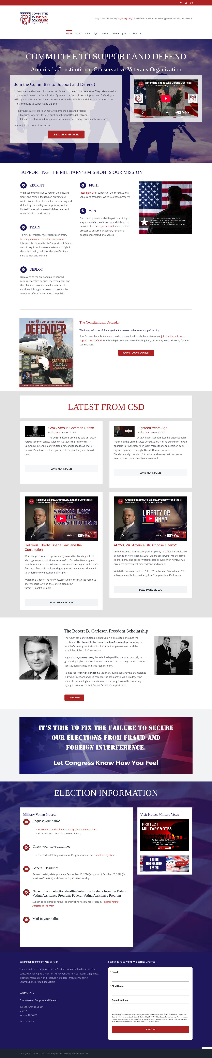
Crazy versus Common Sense (71, 428)
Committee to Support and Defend (38, 1000)
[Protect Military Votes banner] (164, 820)
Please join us (87, 192)
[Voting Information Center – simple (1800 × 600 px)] (164, 856)
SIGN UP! (150, 1029)
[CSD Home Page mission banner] (165, 182)
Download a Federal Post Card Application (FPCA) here (67, 829)
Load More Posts (61, 468)
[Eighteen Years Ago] (124, 431)
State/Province (120, 1000)
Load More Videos (61, 602)
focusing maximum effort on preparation (42, 239)
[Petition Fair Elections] (106, 717)
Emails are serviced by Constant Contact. (130, 1021)
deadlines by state (105, 855)
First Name (118, 986)
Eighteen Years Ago (152, 428)
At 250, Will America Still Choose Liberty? (145, 545)
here (123, 685)
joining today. (127, 18)
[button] (141, 33)
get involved (107, 226)
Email (115, 972)
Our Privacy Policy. (152, 1021)
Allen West (55, 432)
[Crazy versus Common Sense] (35, 431)
